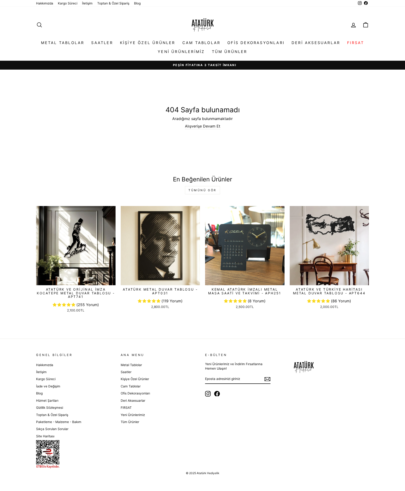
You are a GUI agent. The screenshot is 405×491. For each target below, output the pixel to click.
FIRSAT (355, 42)
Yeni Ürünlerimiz (181, 51)
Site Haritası (45, 436)
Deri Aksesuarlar (316, 42)
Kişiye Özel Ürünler (147, 42)
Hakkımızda (44, 3)
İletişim (87, 3)
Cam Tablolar (201, 42)
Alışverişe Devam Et (202, 126)
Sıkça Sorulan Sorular (52, 429)
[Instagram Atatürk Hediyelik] (208, 394)
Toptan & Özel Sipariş (113, 3)
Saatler (102, 42)
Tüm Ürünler (229, 51)
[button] (64, 304)
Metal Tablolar (62, 42)
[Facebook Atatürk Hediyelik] (217, 394)
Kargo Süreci (67, 3)
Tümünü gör (202, 190)
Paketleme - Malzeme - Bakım (58, 422)
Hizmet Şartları (47, 400)
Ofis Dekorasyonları (256, 42)
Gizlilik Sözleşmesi (49, 407)
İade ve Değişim (48, 386)
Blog (137, 3)
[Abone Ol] (267, 379)
